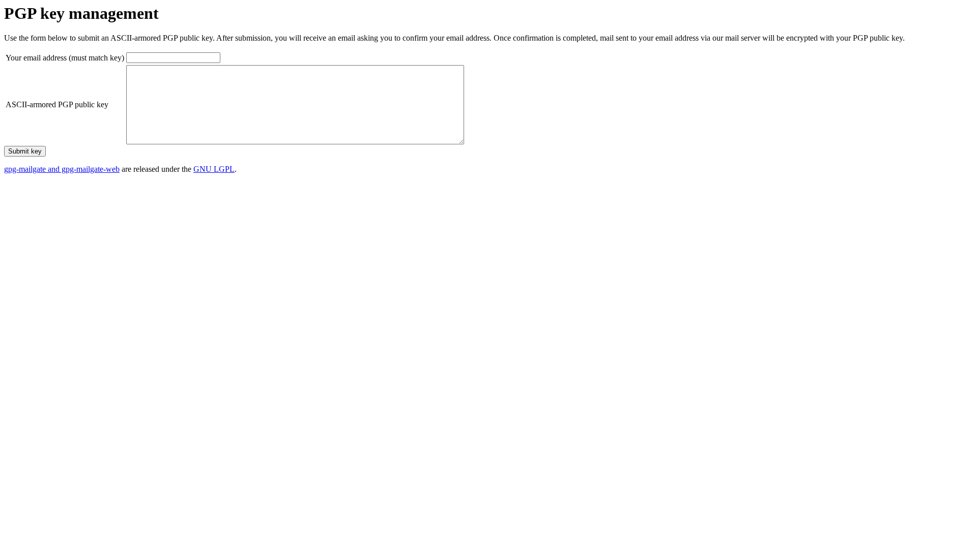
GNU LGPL (214, 169)
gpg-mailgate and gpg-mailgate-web (62, 169)
